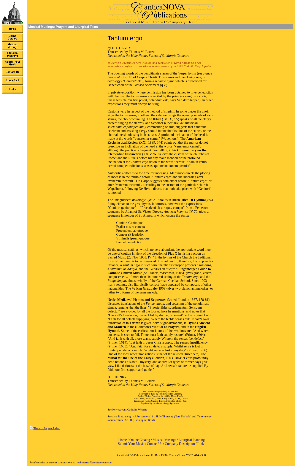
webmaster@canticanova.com (94, 462)
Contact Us (154, 443)
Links (201, 443)
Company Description (180, 443)
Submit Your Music (131, 443)
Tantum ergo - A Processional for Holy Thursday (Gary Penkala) (154, 416)
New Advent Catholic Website (129, 409)
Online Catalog (139, 440)
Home (122, 440)
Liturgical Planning (192, 440)
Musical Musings (164, 440)
